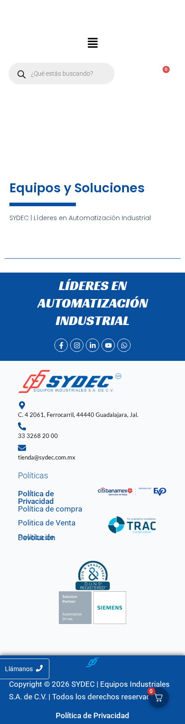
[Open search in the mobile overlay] (62, 73)
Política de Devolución (36, 537)
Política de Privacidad (36, 497)
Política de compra (50, 508)
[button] (92, 44)
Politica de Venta (46, 522)
